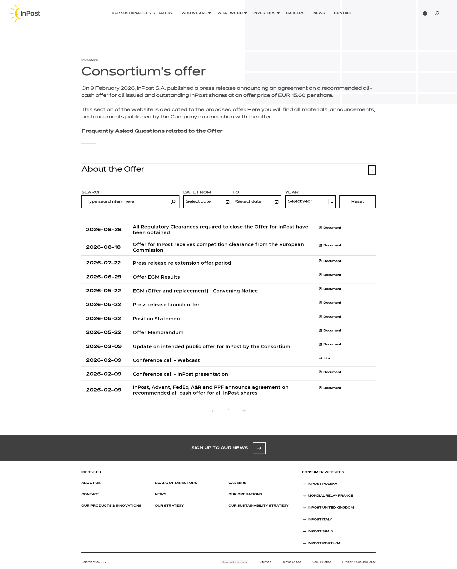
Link (327, 358)
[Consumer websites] (425, 13)
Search (91, 192)
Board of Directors (176, 483)
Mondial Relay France (330, 496)
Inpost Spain (320, 531)
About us (91, 483)
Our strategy (169, 506)
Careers (295, 13)
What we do (230, 13)
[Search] (437, 13)
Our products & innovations (111, 506)
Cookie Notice (321, 562)
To (235, 192)
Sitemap (265, 562)
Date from (197, 192)
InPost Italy (320, 519)
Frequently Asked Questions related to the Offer (152, 131)
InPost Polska (322, 484)
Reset (357, 202)
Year (291, 192)
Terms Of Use (292, 562)
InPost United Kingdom (331, 507)
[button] (228, 171)
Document (332, 228)
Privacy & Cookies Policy (359, 562)
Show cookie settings (234, 562)
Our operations (245, 494)
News (319, 13)
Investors (264, 13)
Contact (343, 13)
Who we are (194, 13)
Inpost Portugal (325, 543)
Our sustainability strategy (142, 13)
